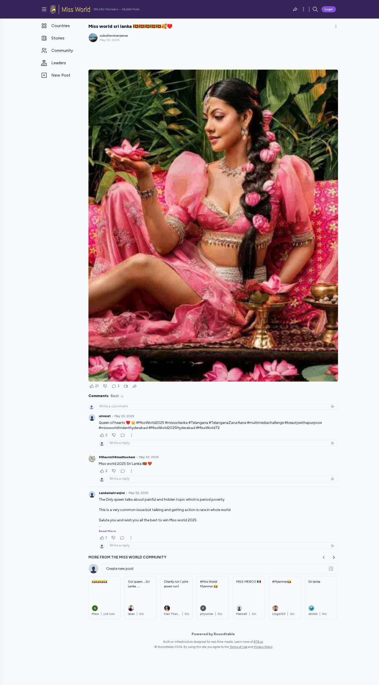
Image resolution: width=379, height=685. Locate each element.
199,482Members (105, 9)
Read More (107, 531)
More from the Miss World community (127, 557)
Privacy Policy (263, 647)
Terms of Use (238, 647)
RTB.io (258, 641)
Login (329, 9)
